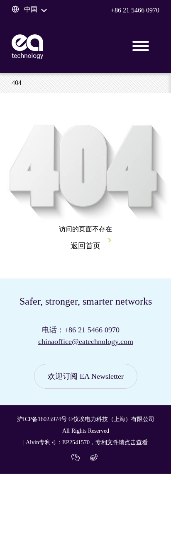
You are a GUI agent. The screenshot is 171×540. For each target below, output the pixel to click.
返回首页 (85, 246)
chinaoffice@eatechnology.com (85, 341)
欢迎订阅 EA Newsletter (86, 376)
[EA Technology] (27, 46)
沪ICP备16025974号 (42, 419)
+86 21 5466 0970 (135, 10)
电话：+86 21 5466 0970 (81, 330)
